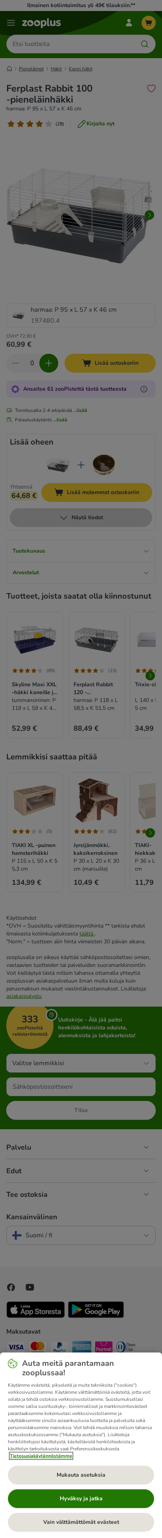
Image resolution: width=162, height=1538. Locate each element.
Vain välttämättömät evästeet (81, 1522)
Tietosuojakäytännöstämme (41, 1456)
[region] (81, 1445)
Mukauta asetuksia (81, 1475)
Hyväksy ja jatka (81, 1498)
